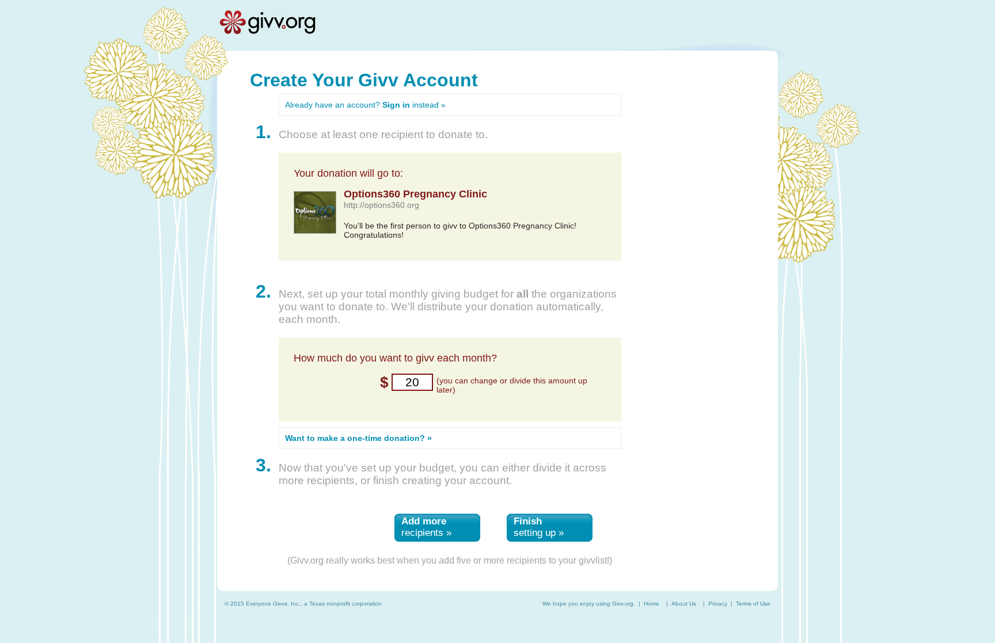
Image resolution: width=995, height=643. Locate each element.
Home (651, 603)
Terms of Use (753, 603)
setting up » (539, 527)
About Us (683, 603)
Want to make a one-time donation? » (358, 438)
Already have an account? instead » (365, 104)
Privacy (717, 603)
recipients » (426, 527)
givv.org (267, 22)
